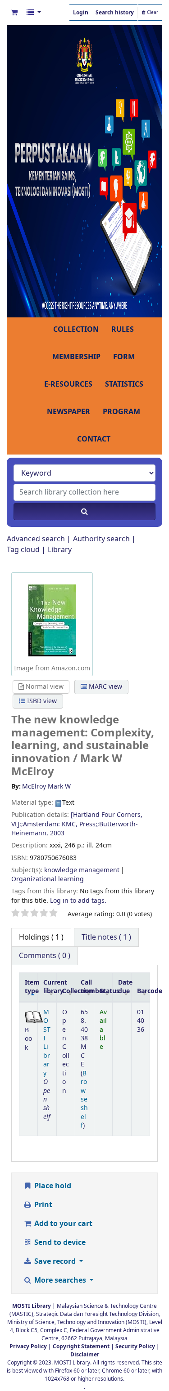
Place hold (51, 1186)
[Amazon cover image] (52, 620)
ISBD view (41, 701)
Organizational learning (47, 879)
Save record (55, 1261)
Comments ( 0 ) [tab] (44, 955)
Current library (49, 987)
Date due (124, 987)
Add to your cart (62, 1223)
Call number (87, 987)
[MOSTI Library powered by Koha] (84, 170)
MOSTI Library (46, 1043)
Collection (68, 991)
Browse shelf (84, 1100)
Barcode (143, 991)
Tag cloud (23, 549)
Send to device (59, 1242)
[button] (14, 13)
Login (80, 13)
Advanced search (36, 539)
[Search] (84, 511)
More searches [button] (60, 1280)
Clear (152, 12)
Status (106, 991)
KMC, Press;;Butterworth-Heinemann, (74, 829)
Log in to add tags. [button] (78, 900)
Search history (115, 13)
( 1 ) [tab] (41, 937)
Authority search (101, 539)
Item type (31, 987)
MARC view (104, 686)
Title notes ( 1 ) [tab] (106, 937)
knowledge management (81, 870)
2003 (57, 833)
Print (42, 1204)
